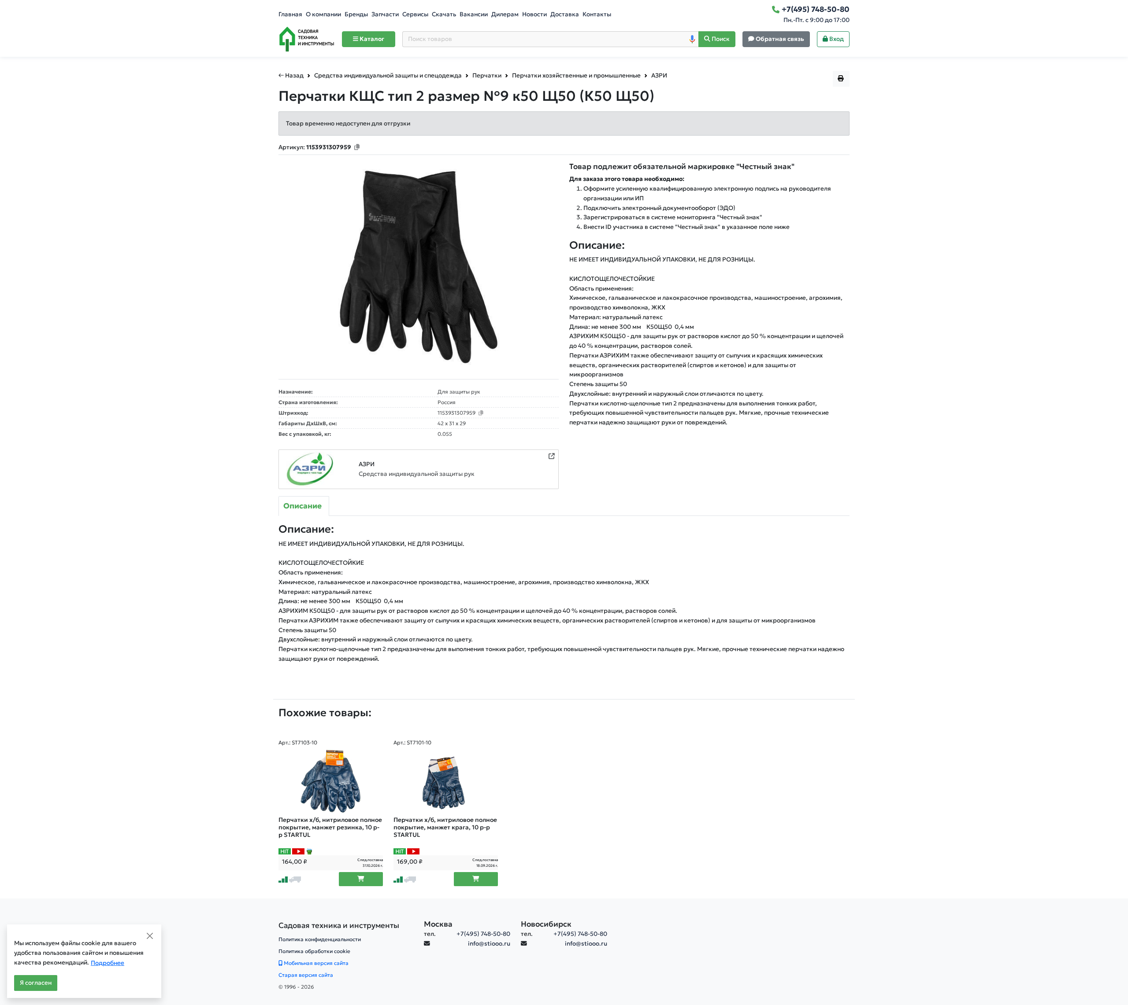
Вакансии (474, 14)
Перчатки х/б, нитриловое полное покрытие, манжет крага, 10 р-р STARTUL (445, 827)
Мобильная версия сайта (315, 963)
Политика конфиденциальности (319, 939)
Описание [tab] (302, 506)
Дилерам (505, 14)
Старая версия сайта (305, 975)
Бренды (356, 14)
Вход (836, 39)
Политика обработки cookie (314, 951)
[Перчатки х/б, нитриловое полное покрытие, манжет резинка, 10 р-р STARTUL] (331, 781)
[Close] (149, 935)
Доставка (564, 14)
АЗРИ (367, 464)
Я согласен (36, 983)
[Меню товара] (841, 79)
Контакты (597, 14)
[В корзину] (361, 879)
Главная (290, 14)
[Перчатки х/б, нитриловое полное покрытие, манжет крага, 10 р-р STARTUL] (446, 781)
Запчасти (385, 14)
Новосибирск (546, 924)
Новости (534, 14)
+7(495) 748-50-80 (483, 934)
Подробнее (107, 963)
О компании (323, 14)
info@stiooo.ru (489, 943)
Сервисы (415, 14)
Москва (438, 924)
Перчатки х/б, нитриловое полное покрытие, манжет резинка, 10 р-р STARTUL (330, 827)
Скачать (444, 14)
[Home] (306, 39)
